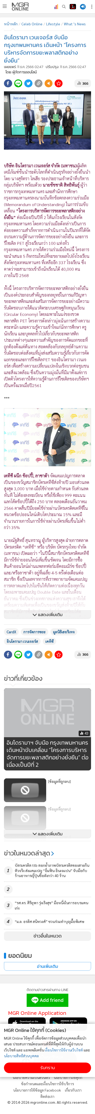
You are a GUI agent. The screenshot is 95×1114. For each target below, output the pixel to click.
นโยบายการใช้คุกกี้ (68, 1077)
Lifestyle (53, 23)
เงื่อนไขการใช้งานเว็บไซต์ (64, 1050)
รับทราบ (47, 1067)
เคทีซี (49, 641)
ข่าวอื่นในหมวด (48, 935)
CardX (11, 631)
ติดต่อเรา (47, 1096)
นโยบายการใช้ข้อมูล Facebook (37, 1090)
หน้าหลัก (11, 23)
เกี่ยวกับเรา (73, 1090)
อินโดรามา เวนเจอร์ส (22, 641)
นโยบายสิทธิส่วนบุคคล (21, 1055)
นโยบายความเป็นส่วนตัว (31, 1077)
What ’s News (75, 23)
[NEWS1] (73, 6)
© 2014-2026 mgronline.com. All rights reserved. (47, 1102)
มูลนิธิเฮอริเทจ (64, 631)
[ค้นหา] (64, 6)
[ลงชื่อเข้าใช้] (83, 6)
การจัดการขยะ (34, 631)
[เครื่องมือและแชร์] (92, 6)
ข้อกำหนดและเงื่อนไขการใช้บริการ (47, 1083)
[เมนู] (5, 6)
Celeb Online (31, 23)
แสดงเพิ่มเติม (50, 614)
